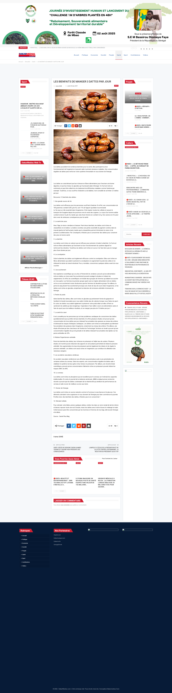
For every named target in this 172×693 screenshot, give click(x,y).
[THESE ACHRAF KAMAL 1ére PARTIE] (25, 306)
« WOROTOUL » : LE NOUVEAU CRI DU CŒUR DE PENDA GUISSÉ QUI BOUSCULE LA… (138, 178)
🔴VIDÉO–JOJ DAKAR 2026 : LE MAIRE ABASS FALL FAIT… (37, 144)
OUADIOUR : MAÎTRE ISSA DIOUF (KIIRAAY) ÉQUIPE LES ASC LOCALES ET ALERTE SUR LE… (32, 106)
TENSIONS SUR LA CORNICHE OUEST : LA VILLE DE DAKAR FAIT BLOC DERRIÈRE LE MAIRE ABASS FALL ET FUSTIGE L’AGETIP (138, 291)
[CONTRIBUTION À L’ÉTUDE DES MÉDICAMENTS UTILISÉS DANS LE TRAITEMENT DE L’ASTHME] (25, 286)
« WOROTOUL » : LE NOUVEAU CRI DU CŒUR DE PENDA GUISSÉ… (138, 98)
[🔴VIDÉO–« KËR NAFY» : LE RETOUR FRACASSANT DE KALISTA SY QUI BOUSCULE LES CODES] (129, 109)
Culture (138, 93)
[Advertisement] (86, 71)
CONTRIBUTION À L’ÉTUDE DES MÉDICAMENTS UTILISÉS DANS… (38, 285)
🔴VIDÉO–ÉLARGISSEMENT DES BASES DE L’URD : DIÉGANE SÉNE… (33, 179)
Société (103, 55)
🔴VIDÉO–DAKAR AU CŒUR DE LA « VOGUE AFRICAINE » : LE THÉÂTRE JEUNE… (138, 214)
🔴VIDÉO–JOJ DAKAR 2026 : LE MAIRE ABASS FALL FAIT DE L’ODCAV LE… (137, 202)
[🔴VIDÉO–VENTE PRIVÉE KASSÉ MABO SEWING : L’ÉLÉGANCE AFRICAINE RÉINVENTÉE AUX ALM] (129, 127)
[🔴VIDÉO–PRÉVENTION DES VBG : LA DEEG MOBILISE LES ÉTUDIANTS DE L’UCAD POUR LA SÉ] (33, 195)
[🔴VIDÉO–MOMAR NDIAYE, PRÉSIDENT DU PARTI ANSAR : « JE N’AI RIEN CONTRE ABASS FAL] (33, 215)
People (111, 55)
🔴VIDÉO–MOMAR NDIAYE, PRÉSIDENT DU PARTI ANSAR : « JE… (34, 219)
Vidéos (145, 55)
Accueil (76, 55)
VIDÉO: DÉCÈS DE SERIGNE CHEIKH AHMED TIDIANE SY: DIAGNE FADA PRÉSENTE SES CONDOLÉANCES (67, 449)
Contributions (135, 55)
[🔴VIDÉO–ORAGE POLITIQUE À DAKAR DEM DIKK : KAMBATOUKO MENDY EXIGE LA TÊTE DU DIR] (33, 255)
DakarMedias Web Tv (60, 463)
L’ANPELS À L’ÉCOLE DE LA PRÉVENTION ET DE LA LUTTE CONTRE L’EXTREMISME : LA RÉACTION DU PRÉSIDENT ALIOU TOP (103, 449)
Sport (126, 55)
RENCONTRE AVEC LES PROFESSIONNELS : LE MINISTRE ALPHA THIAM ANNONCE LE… (137, 190)
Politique (85, 55)
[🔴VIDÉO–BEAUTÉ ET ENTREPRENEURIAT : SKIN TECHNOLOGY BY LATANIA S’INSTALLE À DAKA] (64, 469)
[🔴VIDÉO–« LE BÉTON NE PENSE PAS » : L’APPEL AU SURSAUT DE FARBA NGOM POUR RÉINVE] (138, 154)
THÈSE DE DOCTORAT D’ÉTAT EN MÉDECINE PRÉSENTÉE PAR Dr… (37, 315)
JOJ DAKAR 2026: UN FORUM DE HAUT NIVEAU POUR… (38, 125)
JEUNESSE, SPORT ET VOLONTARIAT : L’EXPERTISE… (37, 135)
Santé (119, 55)
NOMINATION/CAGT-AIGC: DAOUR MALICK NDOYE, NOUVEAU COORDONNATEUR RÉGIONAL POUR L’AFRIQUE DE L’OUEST (65, 47)
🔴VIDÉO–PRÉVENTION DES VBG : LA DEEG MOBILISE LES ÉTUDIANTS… (33, 199)
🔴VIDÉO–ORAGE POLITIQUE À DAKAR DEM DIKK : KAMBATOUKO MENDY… (33, 259)
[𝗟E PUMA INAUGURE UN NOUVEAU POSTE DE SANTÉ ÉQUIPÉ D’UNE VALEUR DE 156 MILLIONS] (86, 469)
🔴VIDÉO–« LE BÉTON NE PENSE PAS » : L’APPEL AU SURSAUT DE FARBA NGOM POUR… (137, 166)
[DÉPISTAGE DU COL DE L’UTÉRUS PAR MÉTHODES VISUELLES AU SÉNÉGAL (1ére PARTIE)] (25, 295)
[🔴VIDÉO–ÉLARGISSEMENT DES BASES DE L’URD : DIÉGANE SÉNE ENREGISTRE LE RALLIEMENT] (33, 175)
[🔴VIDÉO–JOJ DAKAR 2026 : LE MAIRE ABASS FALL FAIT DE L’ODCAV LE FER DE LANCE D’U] (25, 145)
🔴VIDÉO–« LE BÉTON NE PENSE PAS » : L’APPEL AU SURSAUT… (33, 240)
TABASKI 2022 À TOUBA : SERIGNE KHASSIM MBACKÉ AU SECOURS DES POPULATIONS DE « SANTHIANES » (137, 316)
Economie (94, 55)
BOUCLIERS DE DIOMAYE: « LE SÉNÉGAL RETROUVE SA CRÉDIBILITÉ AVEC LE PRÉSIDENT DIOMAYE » (137, 251)
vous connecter (65, 505)
